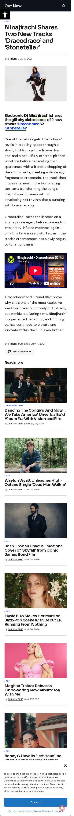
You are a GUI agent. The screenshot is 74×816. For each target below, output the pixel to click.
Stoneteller (15, 128)
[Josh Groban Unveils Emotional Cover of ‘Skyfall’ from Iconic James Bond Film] (36, 520)
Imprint (59, 811)
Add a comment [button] (22, 351)
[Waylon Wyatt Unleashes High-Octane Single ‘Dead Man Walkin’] (36, 455)
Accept (36, 802)
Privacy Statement (43, 811)
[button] (65, 765)
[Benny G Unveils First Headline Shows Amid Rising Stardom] (36, 730)
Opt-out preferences (19, 811)
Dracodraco (29, 124)
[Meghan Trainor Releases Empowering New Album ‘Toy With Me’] (36, 660)
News (15, 406)
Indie (8, 406)
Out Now (13, 6)
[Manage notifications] (62, 808)
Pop (8, 22)
